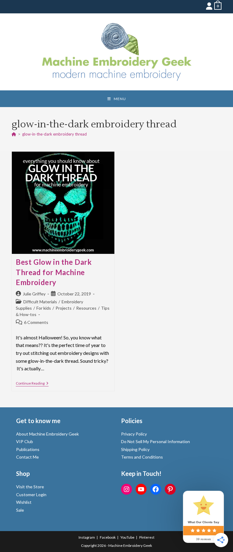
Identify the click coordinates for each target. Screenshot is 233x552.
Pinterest (146, 537)
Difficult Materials (40, 301)
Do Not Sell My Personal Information (155, 441)
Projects (64, 308)
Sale (20, 510)
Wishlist (24, 502)
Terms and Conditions (142, 456)
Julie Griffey (34, 293)
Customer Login (31, 494)
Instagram (87, 537)
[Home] (14, 134)
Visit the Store (30, 486)
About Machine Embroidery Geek (47, 433)
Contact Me (27, 456)
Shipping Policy (135, 449)
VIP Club (24, 441)
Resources (86, 308)
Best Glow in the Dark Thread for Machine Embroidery (54, 272)
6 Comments (36, 322)
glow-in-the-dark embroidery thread (54, 134)
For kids (43, 308)
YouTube (127, 537)
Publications (27, 449)
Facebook (108, 537)
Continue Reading (32, 383)
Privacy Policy (134, 433)
